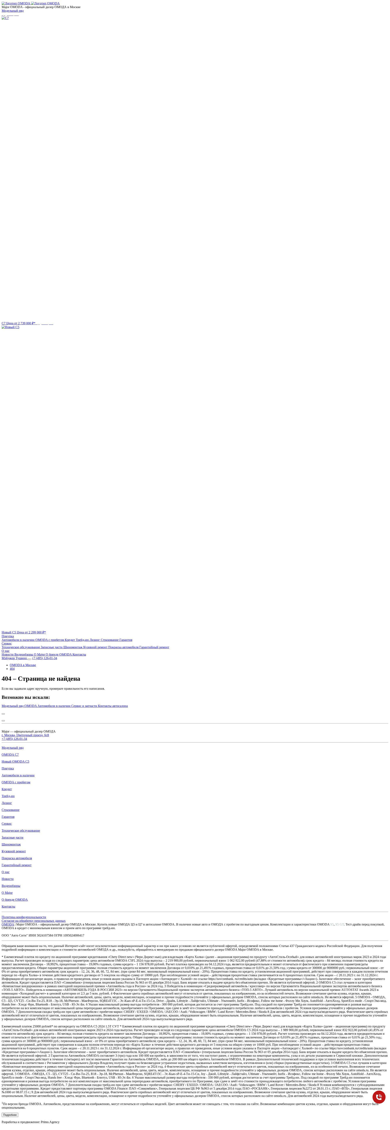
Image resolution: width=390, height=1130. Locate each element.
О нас (6, 651)
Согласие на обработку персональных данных (34, 920)
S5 (332, 924)
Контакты (79, 654)
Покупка (8, 636)
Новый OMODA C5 (15, 761)
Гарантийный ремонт (154, 647)
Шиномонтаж (73, 647)
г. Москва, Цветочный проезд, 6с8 (25, 735)
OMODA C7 (10, 754)
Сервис (7, 643)
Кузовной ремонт (95, 647)
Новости (8, 654)
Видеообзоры (24, 654)
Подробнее (10, 1114)
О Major (40, 654)
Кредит (70, 640)
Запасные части (52, 647)
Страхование (110, 640)
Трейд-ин (83, 640)
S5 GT (339, 924)
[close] (3, 713)
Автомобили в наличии (18, 640)
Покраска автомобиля (123, 647)
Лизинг (95, 640)
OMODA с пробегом (50, 640)
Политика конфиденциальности (24, 917)
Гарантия (125, 640)
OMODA (8, 924)
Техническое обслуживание (21, 647)
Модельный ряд (13, 10)
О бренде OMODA (59, 654)
